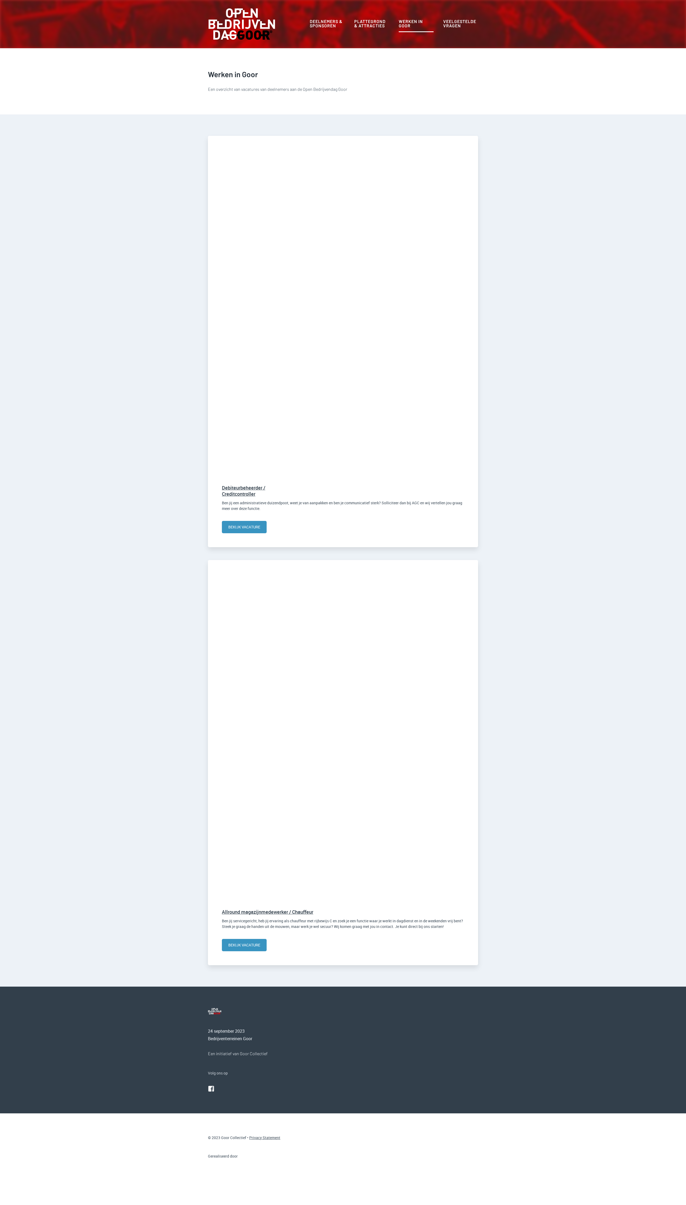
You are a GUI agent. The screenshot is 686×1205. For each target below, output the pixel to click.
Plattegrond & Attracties (370, 23)
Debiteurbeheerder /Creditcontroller (243, 490)
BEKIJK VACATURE (244, 526)
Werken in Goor (411, 23)
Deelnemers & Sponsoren (326, 23)
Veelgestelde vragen (459, 23)
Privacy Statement (264, 1137)
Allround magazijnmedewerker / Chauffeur (267, 912)
